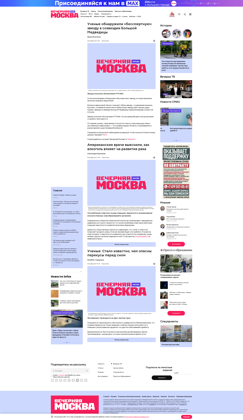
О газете (106, 396)
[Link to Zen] (64, 380)
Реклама (114, 396)
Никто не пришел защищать (175, 219)
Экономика (56, 244)
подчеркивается (142, 236)
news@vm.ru (183, 404)
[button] (54, 318)
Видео (97, 14)
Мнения (165, 202)
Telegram (131, 139)
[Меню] (190, 14)
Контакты (171, 396)
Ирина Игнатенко (94, 37)
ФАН (105, 135)
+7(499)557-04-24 (132, 404)
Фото (91, 14)
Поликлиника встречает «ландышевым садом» (170, 276)
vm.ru (140, 403)
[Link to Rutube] (81, 380)
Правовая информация (184, 396)
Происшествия (57, 255)
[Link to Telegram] (73, 380)
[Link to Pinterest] (85, 380)
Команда (164, 396)
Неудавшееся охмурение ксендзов (177, 227)
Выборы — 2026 (135, 16)
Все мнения (176, 244)
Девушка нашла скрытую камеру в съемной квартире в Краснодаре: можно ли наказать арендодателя (65, 250)
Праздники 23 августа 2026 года (67, 319)
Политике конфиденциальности (137, 417)
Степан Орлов (171, 207)
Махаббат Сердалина (95, 260)
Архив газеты (118, 368)
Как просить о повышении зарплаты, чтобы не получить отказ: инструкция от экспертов (66, 261)
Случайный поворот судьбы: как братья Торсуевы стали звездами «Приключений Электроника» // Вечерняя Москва (177, 33)
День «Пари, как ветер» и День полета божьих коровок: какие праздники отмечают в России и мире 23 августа (65, 333)
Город (55, 197)
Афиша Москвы (99, 16)
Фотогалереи (103, 376)
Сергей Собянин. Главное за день (64, 195)
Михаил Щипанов (172, 224)
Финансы (56, 265)
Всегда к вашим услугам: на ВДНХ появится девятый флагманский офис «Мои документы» (66, 232)
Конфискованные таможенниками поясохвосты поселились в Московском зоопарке (66, 222)
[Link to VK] (56, 380)
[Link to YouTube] (69, 380)
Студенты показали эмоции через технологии (178, 283)
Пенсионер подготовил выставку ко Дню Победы (178, 303)
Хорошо (186, 417)
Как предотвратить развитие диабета (176, 117)
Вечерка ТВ (84, 11)
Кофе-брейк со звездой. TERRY (176, 89)
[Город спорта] (172, 14)
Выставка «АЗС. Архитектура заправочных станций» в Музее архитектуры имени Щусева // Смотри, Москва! (187, 33)
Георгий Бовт (170, 216)
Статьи (100, 368)
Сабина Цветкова (172, 233)
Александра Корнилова (96, 154)
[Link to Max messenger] (52, 380)
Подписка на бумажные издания (129, 396)
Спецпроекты (106, 14)
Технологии (105, 41)
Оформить (162, 378)
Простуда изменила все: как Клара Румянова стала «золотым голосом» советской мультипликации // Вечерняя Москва (166, 33)
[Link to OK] (60, 380)
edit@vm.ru (152, 404)
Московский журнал (105, 11)
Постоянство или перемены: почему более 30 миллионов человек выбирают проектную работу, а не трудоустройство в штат (176, 49)
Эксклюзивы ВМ (86, 16)
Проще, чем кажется (171, 111)
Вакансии (156, 396)
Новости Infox (61, 276)
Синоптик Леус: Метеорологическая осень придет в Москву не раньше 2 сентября (65, 203)
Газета (93, 11)
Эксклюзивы (168, 44)
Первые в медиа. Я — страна (117, 16)
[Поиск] (179, 14)
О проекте (176, 313)
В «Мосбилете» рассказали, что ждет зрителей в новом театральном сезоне (66, 213)
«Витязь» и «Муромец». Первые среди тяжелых (180, 293)
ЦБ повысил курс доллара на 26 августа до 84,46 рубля (64, 241)
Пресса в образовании (123, 11)
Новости (83, 14)
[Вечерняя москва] (75, 405)
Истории (166, 25)
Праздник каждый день (63, 313)
